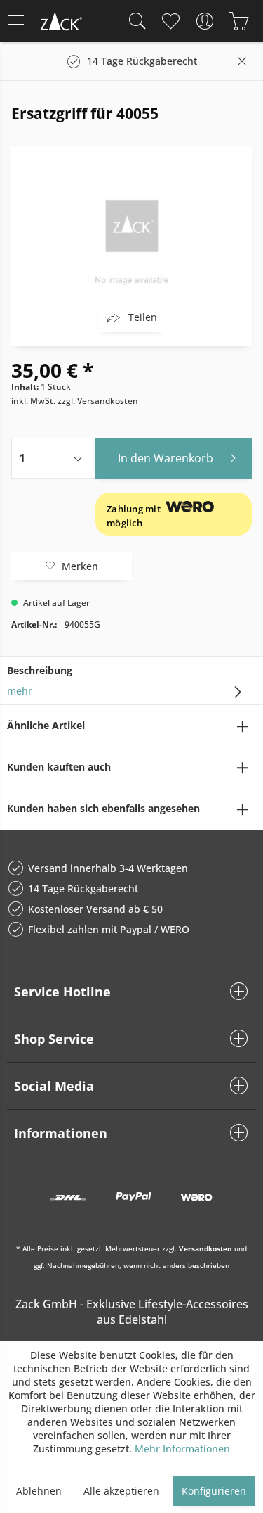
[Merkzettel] (170, 21)
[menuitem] (20, 21)
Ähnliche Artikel (46, 725)
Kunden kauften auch (59, 766)
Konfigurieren (214, 1491)
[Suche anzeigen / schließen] (134, 21)
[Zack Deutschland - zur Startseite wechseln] (59, 23)
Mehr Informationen (182, 1448)
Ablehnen (39, 1491)
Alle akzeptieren (121, 1491)
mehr (19, 690)
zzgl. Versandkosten (98, 401)
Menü (20, 21)
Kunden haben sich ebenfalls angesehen (103, 808)
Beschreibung (39, 670)
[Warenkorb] (239, 21)
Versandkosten (205, 1248)
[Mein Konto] (204, 21)
